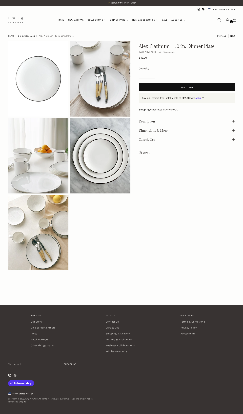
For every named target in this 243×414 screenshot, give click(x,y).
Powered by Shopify (17, 402)
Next (232, 35)
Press (34, 333)
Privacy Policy (189, 327)
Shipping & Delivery (118, 333)
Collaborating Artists (43, 327)
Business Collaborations (120, 345)
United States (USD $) (222, 9)
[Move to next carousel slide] (232, 294)
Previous (221, 35)
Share (146, 153)
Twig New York (147, 51)
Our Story (36, 321)
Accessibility (188, 333)
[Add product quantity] (152, 75)
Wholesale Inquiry (116, 351)
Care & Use (112, 327)
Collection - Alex (26, 35)
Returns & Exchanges (119, 339)
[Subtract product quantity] (142, 75)
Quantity (144, 68)
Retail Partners (39, 339)
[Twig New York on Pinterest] (203, 9)
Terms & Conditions (193, 321)
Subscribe (70, 364)
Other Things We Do (42, 345)
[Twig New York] (15, 20)
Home (11, 35)
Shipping (144, 109)
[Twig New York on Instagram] (198, 9)
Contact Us (112, 321)
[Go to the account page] (226, 20)
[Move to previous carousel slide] (224, 294)
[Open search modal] (219, 20)
